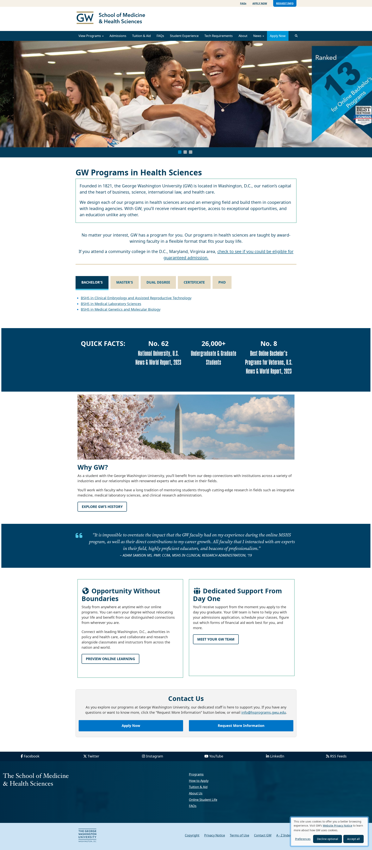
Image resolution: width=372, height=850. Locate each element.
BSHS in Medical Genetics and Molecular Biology (120, 309)
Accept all (353, 839)
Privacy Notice (214, 835)
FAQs (160, 36)
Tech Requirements (218, 36)
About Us (195, 793)
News (257, 36)
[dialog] (329, 831)
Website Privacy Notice (337, 825)
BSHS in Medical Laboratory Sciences (111, 303)
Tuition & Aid (141, 36)
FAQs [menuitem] (243, 3)
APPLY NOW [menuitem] (259, 3)
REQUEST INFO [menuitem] (285, 3)
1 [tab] (180, 152)
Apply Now (278, 36)
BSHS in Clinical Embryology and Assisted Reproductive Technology (136, 298)
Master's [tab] (124, 282)
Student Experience (184, 36)
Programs (196, 774)
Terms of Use (239, 835)
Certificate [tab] (194, 282)
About (243, 36)
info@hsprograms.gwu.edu (263, 712)
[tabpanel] (186, 94)
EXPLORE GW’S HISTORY (102, 506)
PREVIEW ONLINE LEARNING (110, 658)
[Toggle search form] (296, 36)
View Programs (90, 36)
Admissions (117, 36)
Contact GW (262, 835)
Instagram (154, 756)
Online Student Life (203, 800)
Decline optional (327, 839)
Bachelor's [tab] (92, 282)
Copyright (192, 835)
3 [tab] (191, 152)
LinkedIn (277, 756)
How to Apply (198, 781)
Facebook (32, 756)
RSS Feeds (338, 756)
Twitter (93, 756)
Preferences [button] (303, 839)
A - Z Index (284, 835)
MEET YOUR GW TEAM (215, 639)
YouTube (216, 756)
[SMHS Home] (112, 18)
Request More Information (241, 725)
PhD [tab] (222, 282)
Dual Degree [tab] (158, 282)
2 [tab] (185, 152)
